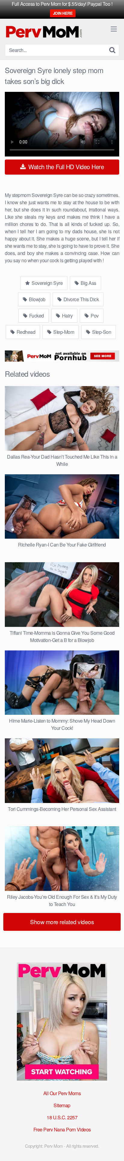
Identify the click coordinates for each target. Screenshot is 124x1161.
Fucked (36, 315)
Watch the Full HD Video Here (65, 166)
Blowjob (36, 299)
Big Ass (88, 282)
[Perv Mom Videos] (44, 31)
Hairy (67, 315)
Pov (94, 315)
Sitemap (62, 1105)
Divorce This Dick (80, 299)
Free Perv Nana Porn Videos (62, 1129)
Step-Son (101, 331)
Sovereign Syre (47, 282)
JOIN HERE (63, 13)
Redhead (25, 331)
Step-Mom (63, 331)
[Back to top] (113, 1147)
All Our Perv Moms (62, 1093)
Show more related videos (62, 922)
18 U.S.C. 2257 (62, 1117)
